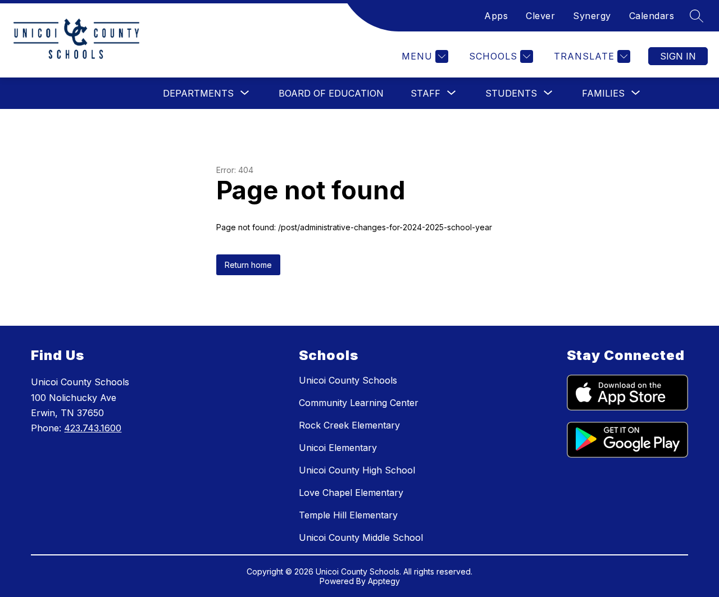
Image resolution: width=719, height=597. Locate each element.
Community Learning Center (358, 402)
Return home (248, 265)
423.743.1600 (92, 428)
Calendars (652, 15)
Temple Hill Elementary (348, 515)
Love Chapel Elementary (351, 492)
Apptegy (384, 581)
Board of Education (331, 93)
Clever (540, 15)
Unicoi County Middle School (361, 537)
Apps (496, 15)
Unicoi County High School (357, 470)
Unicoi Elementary (338, 447)
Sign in (678, 56)
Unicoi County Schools (348, 380)
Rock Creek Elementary (349, 425)
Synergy (592, 15)
